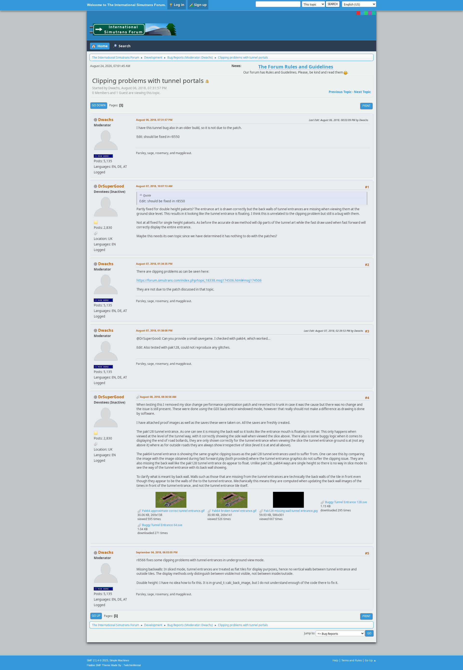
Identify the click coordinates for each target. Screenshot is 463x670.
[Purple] (370, 13)
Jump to (309, 633)
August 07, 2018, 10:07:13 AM (154, 186)
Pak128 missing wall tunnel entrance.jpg (290, 511)
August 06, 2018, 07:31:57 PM (154, 120)
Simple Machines (119, 660)
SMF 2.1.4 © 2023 (97, 660)
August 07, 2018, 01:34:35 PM (154, 263)
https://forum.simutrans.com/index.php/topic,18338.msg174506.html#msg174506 (199, 280)
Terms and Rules (351, 660)
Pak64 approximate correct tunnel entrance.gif (172, 511)
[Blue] (362, 13)
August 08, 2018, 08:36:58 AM (158, 397)
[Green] (366, 13)
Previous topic (340, 92)
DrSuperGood (111, 186)
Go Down (99, 105)
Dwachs (206, 57)
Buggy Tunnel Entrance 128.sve (345, 502)
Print (366, 106)
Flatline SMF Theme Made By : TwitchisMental (114, 665)
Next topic (362, 92)
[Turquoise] (374, 13)
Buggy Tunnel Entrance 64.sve (161, 525)
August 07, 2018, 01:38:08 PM (154, 330)
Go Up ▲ (370, 660)
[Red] (358, 13)
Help (335, 660)
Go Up (96, 615)
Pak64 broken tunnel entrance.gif (233, 511)
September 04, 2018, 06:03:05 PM (156, 552)
